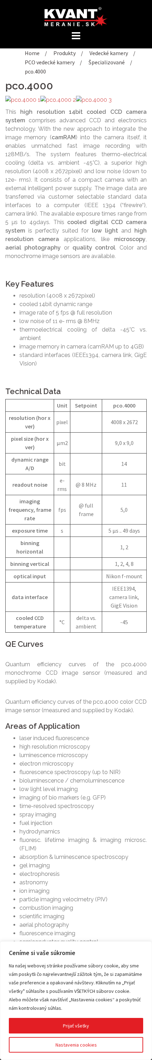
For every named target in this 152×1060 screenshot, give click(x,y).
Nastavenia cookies (76, 1045)
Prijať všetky (76, 1026)
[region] (76, 1000)
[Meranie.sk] (76, 15)
